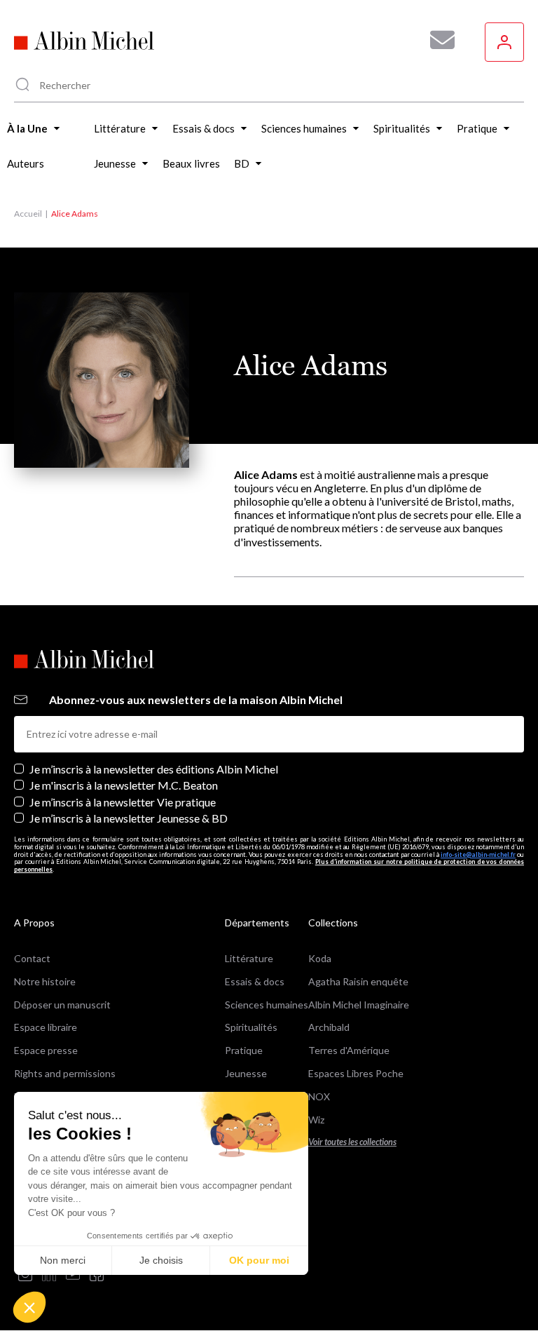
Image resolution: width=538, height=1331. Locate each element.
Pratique (244, 1050)
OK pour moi (259, 1260)
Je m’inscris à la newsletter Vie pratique (122, 802)
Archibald (329, 1027)
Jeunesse (246, 1073)
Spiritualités (251, 1027)
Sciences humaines (266, 1005)
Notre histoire (45, 981)
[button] (29, 1307)
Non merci (62, 1260)
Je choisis (161, 1260)
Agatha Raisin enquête (358, 981)
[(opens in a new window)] (25, 1275)
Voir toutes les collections (352, 1142)
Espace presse (46, 1050)
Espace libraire (45, 1027)
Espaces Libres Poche (356, 1073)
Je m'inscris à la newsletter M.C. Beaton (123, 785)
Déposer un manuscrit (62, 1005)
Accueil (28, 213)
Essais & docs (254, 981)
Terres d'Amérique (348, 1050)
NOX (319, 1096)
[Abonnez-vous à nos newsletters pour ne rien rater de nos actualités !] (437, 40)
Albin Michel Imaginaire (358, 1005)
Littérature (249, 958)
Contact (32, 958)
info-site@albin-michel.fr (478, 854)
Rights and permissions (65, 1073)
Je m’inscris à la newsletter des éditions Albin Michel (153, 769)
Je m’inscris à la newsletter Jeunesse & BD (128, 818)
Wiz (316, 1120)
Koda (319, 958)
